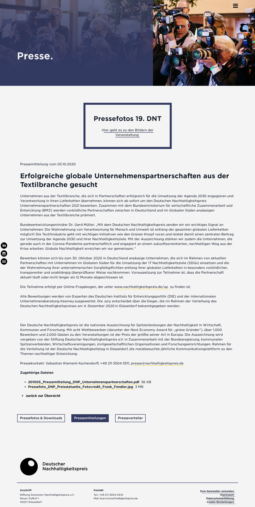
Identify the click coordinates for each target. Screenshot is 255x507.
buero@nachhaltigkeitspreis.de (119, 498)
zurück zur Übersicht (42, 396)
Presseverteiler (130, 418)
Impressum (227, 494)
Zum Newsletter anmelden (217, 491)
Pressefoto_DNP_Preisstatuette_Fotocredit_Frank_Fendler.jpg (81, 387)
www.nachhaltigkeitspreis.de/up (141, 287)
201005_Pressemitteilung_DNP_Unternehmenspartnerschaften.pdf (84, 382)
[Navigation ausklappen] (235, 5)
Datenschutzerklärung (220, 498)
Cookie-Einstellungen (220, 501)
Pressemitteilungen (90, 418)
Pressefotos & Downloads (41, 418)
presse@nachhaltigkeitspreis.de (157, 363)
